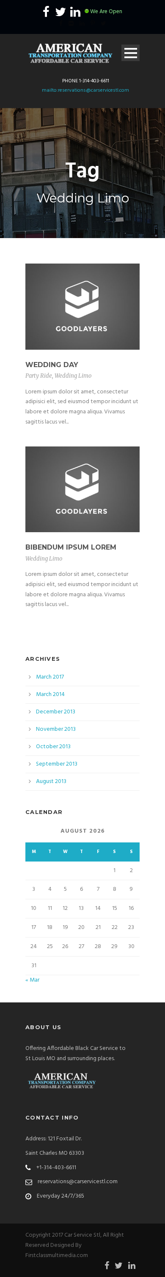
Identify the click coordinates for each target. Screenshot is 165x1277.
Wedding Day (51, 365)
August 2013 (51, 781)
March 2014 (50, 694)
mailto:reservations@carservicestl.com (85, 90)
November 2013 (56, 729)
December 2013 (55, 712)
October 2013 (53, 747)
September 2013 (56, 764)
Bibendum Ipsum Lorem (70, 547)
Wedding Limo (73, 375)
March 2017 (50, 677)
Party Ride (38, 375)
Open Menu (130, 53)
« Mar (32, 980)
